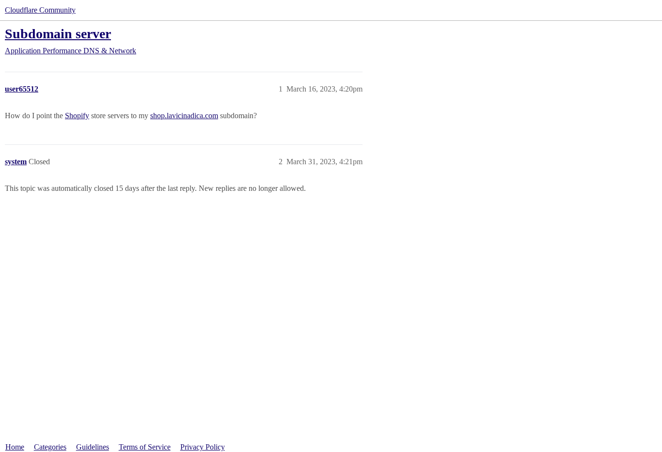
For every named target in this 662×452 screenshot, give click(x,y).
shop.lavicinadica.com (184, 115)
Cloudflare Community (40, 10)
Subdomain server (58, 33)
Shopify (77, 115)
